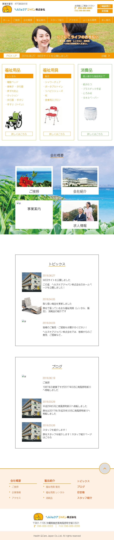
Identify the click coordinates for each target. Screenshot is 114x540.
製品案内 (40, 19)
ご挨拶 (16, 19)
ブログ (81, 486)
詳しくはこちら (19, 133)
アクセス (73, 19)
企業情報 (16, 492)
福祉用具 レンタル (55, 492)
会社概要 (27, 19)
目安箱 (105, 11)
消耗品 (49, 497)
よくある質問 (89, 19)
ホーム (6, 19)
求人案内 (105, 19)
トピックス (83, 481)
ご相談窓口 (105, 6)
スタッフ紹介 (57, 19)
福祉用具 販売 (53, 486)
